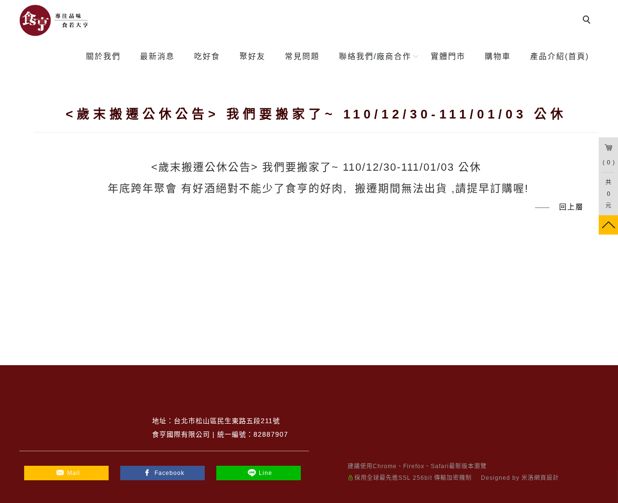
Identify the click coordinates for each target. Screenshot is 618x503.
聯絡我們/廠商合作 (375, 56)
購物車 (498, 56)
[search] (588, 20)
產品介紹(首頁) (559, 56)
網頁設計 (546, 477)
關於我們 (103, 56)
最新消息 (157, 56)
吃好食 (207, 56)
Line (265, 473)
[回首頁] (54, 20)
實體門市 (448, 56)
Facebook (169, 473)
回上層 (571, 207)
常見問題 (302, 56)
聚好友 (252, 56)
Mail (73, 473)
